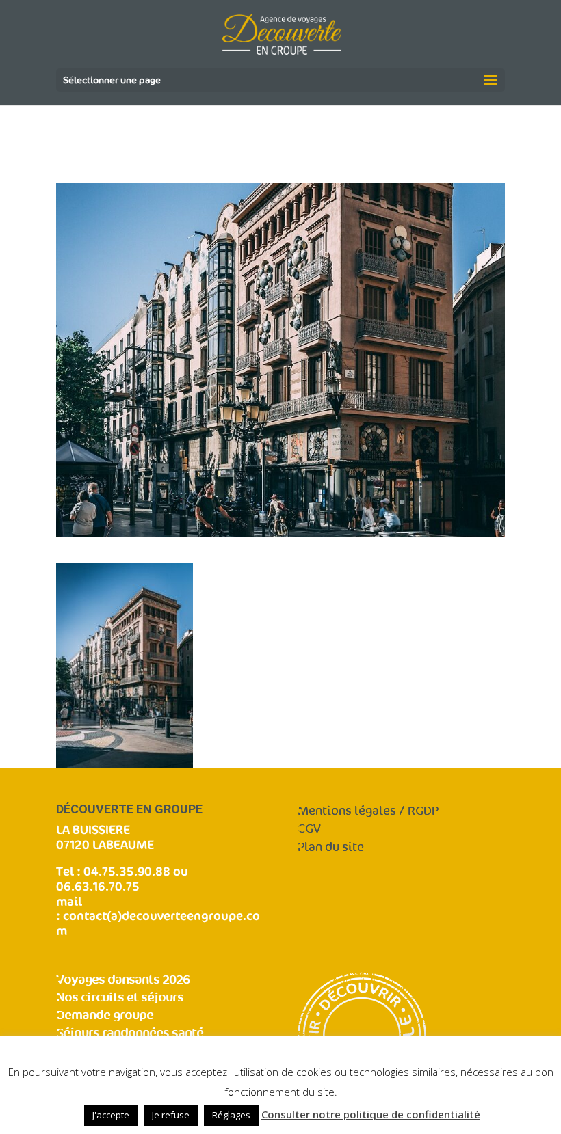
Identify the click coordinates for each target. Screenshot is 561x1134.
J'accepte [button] (110, 1115)
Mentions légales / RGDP (368, 811)
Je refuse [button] (171, 1115)
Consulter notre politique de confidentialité (370, 1114)
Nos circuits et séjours (119, 997)
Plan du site (331, 847)
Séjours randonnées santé (129, 1033)
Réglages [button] (231, 1115)
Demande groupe (104, 1015)
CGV (309, 829)
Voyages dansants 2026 (123, 980)
